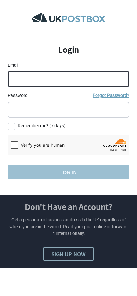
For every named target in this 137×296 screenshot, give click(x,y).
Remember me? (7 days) (42, 126)
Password (18, 95)
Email (13, 65)
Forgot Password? (111, 95)
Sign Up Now (68, 254)
